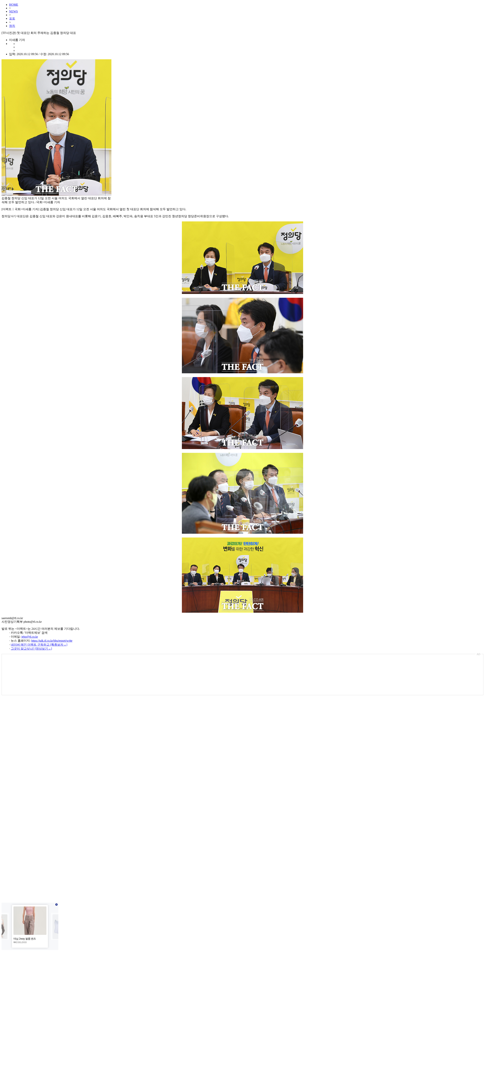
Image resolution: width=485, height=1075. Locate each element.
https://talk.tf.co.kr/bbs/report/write (51, 640)
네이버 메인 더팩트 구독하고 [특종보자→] (39, 644)
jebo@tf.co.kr (29, 636)
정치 (12, 25)
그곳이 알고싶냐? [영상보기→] (31, 648)
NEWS (13, 11)
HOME (13, 4)
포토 (12, 18)
